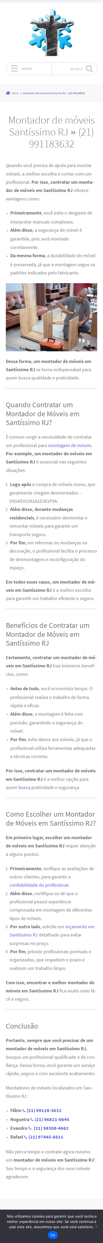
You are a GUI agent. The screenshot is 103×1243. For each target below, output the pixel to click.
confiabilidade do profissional (39, 885)
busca (24, 787)
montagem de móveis (69, 445)
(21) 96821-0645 (52, 1119)
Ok (52, 1235)
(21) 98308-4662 (51, 1128)
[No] (96, 1226)
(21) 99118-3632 (44, 1110)
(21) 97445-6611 (46, 1137)
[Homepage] (51, 32)
